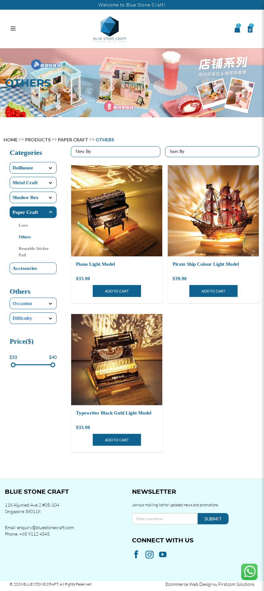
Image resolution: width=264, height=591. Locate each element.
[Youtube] (164, 554)
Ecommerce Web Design (189, 584)
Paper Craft (73, 139)
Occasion (22, 303)
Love (23, 225)
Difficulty (22, 318)
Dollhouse (23, 167)
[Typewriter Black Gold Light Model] (116, 359)
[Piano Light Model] (116, 210)
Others (105, 139)
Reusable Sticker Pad (34, 251)
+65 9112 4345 (34, 534)
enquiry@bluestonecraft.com (45, 527)
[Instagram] (150, 554)
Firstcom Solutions (236, 584)
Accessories (25, 268)
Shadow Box (26, 197)
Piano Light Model (95, 264)
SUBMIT (213, 518)
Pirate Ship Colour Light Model (206, 264)
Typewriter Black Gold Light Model (113, 412)
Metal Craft (25, 182)
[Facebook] (137, 554)
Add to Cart (117, 291)
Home (11, 139)
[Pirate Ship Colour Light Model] (213, 210)
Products (38, 139)
